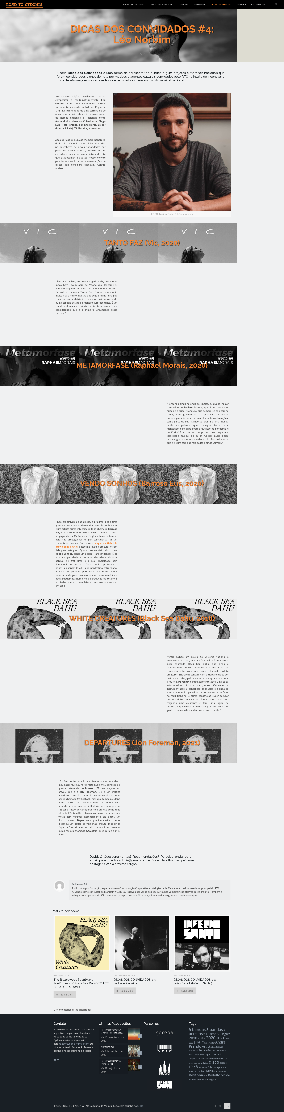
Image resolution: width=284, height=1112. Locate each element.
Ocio (215, 1071)
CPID (140, 1106)
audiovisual (193, 1051)
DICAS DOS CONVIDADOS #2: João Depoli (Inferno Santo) (195, 981)
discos (223, 1062)
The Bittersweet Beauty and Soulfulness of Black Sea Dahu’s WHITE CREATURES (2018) (81, 983)
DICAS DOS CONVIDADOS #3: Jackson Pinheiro (135, 981)
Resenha (196, 1075)
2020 (211, 1038)
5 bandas (197, 1029)
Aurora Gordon (207, 1050)
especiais (203, 1067)
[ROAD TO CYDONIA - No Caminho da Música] (24, 4)
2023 (191, 1042)
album (199, 1042)
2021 (220, 1037)
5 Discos (209, 1034)
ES (195, 1066)
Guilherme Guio (80, 884)
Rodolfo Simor (219, 1075)
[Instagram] (219, 1105)
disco (214, 1062)
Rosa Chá (192, 1079)
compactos (193, 1058)
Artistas (208, 1046)
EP (191, 1067)
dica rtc (224, 1058)
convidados (202, 1058)
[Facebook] (215, 1105)
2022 (227, 1038)
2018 (193, 1038)
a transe (218, 1046)
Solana (200, 1079)
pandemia (222, 1071)
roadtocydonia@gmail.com (74, 1043)
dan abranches (214, 1058)
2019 (201, 1038)
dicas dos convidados (198, 1063)
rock (205, 1075)
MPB (209, 1071)
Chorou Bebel (199, 1055)
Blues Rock (221, 1050)
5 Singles (223, 1034)
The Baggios (210, 1079)
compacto (216, 1054)
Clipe (207, 1054)
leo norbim (199, 1071)
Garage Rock (219, 1067)
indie (191, 1071)
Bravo (191, 1055)
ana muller (210, 1042)
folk (210, 1067)
